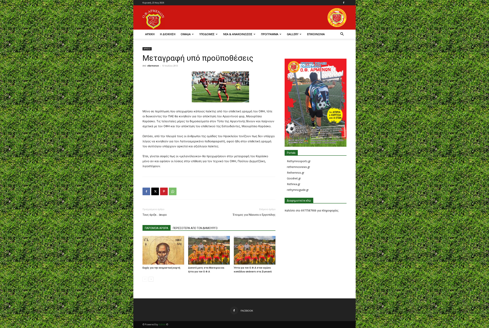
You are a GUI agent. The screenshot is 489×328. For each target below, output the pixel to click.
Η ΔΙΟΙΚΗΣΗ (167, 34)
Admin (162, 324)
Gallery (292, 34)
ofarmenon (153, 65)
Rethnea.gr (293, 184)
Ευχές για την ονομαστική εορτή (161, 267)
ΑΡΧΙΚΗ (150, 34)
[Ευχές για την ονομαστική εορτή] (163, 250)
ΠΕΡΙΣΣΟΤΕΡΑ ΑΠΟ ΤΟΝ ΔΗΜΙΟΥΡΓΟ (195, 228)
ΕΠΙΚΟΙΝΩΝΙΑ (316, 34)
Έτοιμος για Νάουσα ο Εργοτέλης (254, 214)
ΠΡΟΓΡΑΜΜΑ (269, 34)
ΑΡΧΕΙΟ (147, 48)
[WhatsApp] (172, 191)
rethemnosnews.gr (298, 167)
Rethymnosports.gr (299, 161)
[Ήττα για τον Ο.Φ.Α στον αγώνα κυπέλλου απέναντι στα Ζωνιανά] (254, 250)
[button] (342, 34)
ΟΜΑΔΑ (186, 34)
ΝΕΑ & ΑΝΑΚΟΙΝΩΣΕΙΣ (237, 34)
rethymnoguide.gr (298, 190)
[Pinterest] (164, 191)
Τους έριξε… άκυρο (154, 214)
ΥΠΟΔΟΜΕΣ (207, 34)
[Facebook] (344, 2)
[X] (155, 191)
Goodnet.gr (294, 178)
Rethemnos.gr (295, 172)
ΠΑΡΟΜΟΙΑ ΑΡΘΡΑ (156, 228)
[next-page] (151, 279)
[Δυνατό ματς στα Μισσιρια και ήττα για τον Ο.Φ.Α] (209, 250)
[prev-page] (144, 279)
